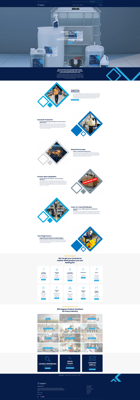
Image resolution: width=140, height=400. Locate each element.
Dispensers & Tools (56, 294)
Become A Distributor (75, 99)
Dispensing (56, 275)
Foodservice (48, 338)
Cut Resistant (96, 276)
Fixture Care (43, 295)
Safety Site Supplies (70, 294)
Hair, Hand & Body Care (56, 293)
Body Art (70, 318)
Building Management (92, 318)
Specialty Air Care (43, 297)
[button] (76, 1)
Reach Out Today (92, 369)
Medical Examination (96, 277)
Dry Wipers (78, 375)
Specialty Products (70, 278)
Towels (83, 293)
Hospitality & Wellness (92, 338)
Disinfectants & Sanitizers (43, 277)
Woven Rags (96, 295)
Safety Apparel (70, 296)
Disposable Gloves (96, 275)
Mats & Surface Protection (70, 276)
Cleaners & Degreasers (43, 276)
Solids (43, 296)
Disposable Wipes (56, 296)
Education (70, 328)
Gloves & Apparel (70, 275)
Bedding (83, 294)
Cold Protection (96, 278)
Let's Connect (48, 368)
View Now (43, 279)
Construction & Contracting (48, 328)
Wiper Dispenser (74, 375)
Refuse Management (57, 277)
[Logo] (41, 5)
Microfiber (96, 294)
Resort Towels (83, 295)
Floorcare (56, 276)
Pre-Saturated (97, 297)
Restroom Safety (70, 297)
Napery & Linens (83, 275)
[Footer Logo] (42, 383)
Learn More (70, 42)
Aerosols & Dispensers (43, 293)
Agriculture (48, 318)
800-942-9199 (40, 1)
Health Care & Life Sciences (70, 338)
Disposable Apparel (70, 293)
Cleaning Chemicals (70, 277)
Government (92, 328)
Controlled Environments (96, 296)
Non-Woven (96, 293)
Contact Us (46, 1)
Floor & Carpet (43, 294)
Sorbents (70, 295)
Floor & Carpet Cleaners (43, 275)
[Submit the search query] (90, 1)
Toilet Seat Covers (56, 295)
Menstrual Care (57, 292)
